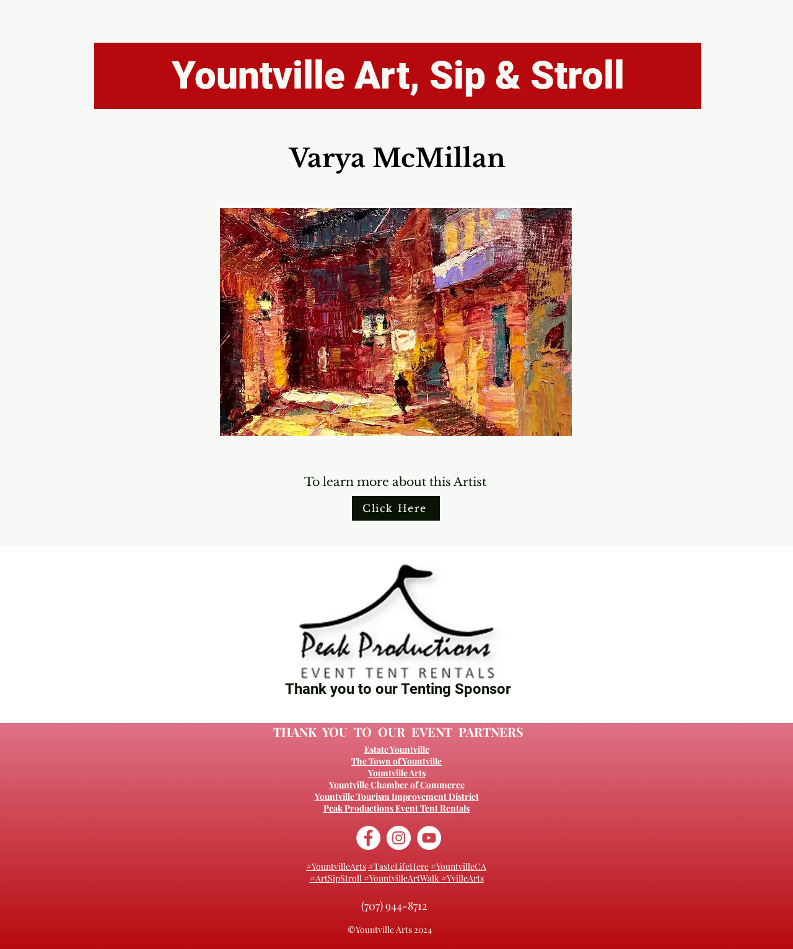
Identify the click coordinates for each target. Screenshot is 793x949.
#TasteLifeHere (398, 866)
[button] (396, 322)
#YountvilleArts (336, 866)
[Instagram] (399, 838)
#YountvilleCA (458, 866)
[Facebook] (368, 838)
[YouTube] (429, 838)
